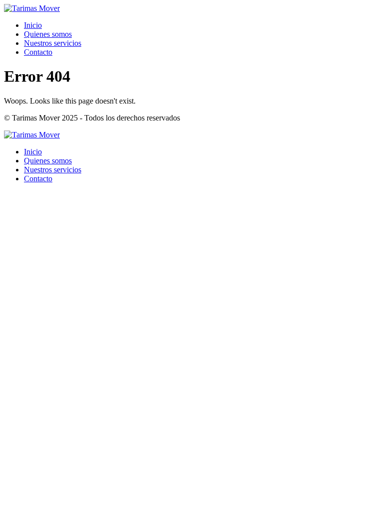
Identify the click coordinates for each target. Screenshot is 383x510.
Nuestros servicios (52, 43)
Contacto (38, 52)
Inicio (33, 25)
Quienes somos (48, 34)
